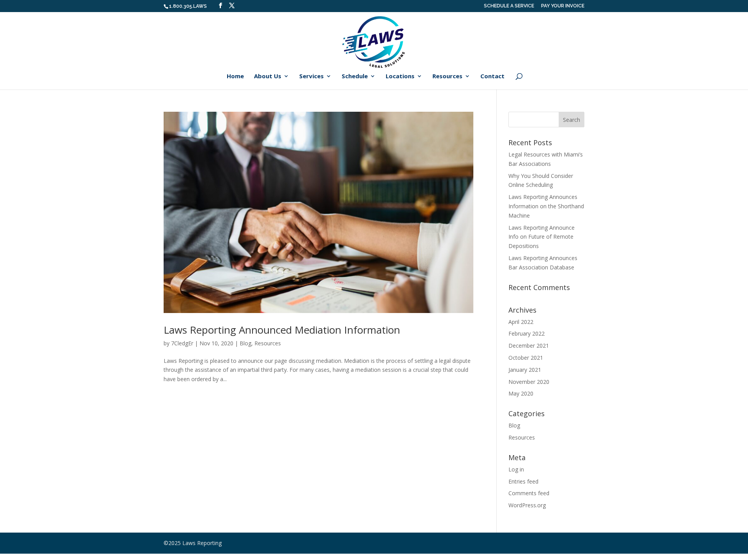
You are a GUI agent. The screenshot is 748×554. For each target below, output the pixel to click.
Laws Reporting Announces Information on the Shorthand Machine (546, 206)
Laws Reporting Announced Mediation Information (282, 330)
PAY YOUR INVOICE (562, 6)
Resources (447, 76)
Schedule (355, 76)
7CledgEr (182, 343)
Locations (400, 76)
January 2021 (524, 369)
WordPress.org (527, 505)
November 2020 (528, 381)
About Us (267, 76)
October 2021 (525, 357)
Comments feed (528, 493)
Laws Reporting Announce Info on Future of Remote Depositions (541, 237)
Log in (516, 469)
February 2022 (526, 333)
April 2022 (520, 321)
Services (311, 76)
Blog (245, 343)
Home (235, 76)
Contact (492, 76)
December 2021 (528, 345)
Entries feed (523, 481)
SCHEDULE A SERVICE (509, 6)
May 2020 (520, 393)
